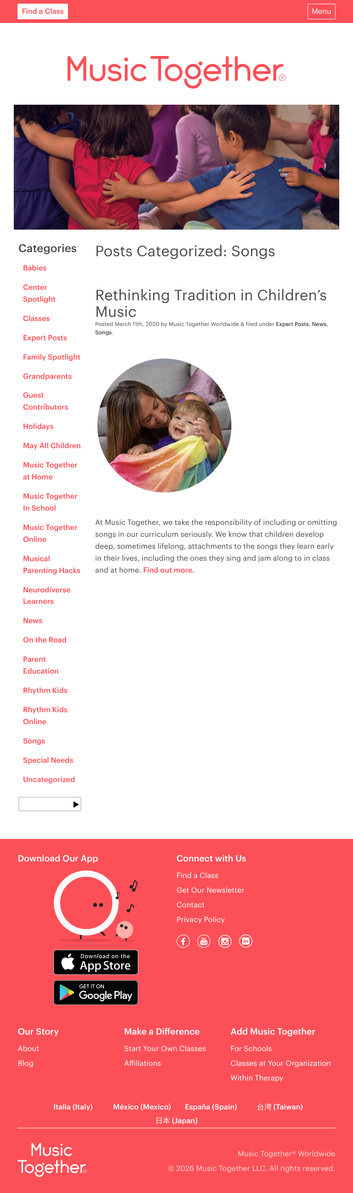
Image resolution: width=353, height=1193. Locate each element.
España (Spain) (211, 1107)
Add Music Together (273, 1032)
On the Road (45, 640)
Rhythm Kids (45, 690)
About (28, 1048)
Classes (36, 318)
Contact (190, 905)
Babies (34, 268)
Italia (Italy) (72, 1107)
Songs (34, 741)
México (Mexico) (142, 1107)
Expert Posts (45, 338)
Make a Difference (161, 1032)
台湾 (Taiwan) (280, 1107)
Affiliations (142, 1063)
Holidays (38, 426)
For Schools (251, 1048)
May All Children (52, 446)
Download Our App (57, 859)
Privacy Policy (200, 919)
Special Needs (48, 760)
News (32, 621)
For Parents (45, 34)
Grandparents (47, 376)
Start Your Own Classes (165, 1048)
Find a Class (42, 11)
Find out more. (168, 570)
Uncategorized (49, 779)
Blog (25, 1063)
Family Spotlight (51, 357)
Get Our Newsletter (210, 890)
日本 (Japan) (176, 1121)
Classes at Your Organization (281, 1063)
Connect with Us (211, 859)
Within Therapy (257, 1078)
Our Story (37, 1032)
